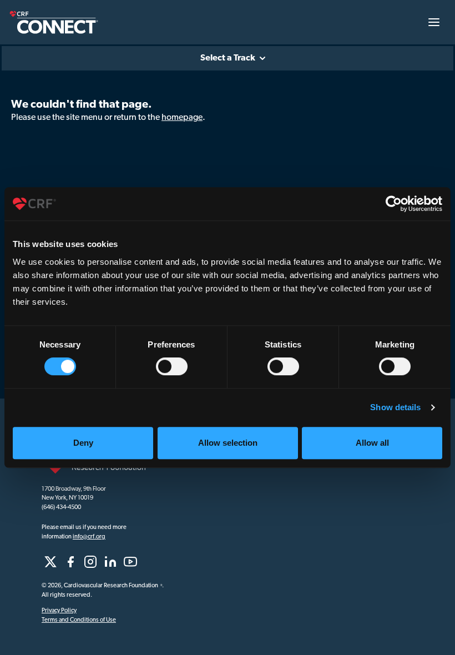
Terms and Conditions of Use (79, 620)
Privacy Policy (59, 611)
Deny (83, 442)
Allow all (372, 442)
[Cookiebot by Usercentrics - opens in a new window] (393, 203)
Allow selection (227, 442)
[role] (50, 562)
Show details (395, 407)
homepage (182, 117)
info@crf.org (89, 537)
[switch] (172, 366)
